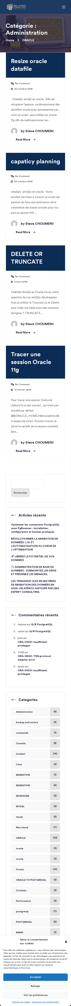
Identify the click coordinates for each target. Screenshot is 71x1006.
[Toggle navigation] (63, 7)
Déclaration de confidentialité (45, 1002)
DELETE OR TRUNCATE (27, 258)
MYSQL (20, 806)
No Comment (22, 83)
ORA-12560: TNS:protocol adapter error (34, 658)
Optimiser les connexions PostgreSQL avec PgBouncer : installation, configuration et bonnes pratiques (35, 528)
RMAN (19, 932)
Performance (23, 901)
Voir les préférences (36, 995)
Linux (19, 764)
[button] (66, 941)
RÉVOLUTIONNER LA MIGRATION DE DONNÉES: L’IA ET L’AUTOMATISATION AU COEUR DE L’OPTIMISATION (34, 544)
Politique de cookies (21, 1002)
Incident (20, 754)
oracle (19, 848)
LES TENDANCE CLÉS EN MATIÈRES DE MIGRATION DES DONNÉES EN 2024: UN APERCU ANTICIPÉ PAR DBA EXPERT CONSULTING (35, 586)
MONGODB (22, 796)
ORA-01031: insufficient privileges (32, 644)
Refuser (35, 986)
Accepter (35, 977)
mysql (19, 817)
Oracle (20, 869)
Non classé (22, 827)
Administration (24, 712)
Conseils (21, 743)
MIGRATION (23, 775)
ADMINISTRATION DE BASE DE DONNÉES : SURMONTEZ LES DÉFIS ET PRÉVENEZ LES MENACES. (33, 571)
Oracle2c (21, 890)
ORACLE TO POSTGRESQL (31, 880)
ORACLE (21, 838)
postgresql (22, 911)
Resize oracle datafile (29, 65)
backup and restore (27, 722)
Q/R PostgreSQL (42, 624)
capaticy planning (35, 161)
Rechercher (20, 493)
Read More (23, 139)
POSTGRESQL (24, 922)
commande (22, 733)
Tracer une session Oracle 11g (31, 362)
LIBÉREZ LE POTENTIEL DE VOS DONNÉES (32, 558)
